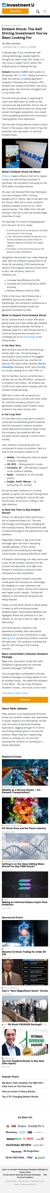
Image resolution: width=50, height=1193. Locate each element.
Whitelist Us (43, 1170)
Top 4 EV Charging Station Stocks (20, 1096)
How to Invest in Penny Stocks (18, 1091)
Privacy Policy (25, 1172)
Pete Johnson (13, 43)
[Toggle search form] (37, 11)
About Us (6, 1170)
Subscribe (15, 11)
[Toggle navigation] (45, 11)
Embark (6, 176)
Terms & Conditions (25, 1177)
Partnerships (23, 1170)
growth (11, 638)
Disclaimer (33, 1170)
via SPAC (23, 75)
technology (29, 337)
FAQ (45, 1175)
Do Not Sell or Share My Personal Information (22, 1175)
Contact (14, 1170)
